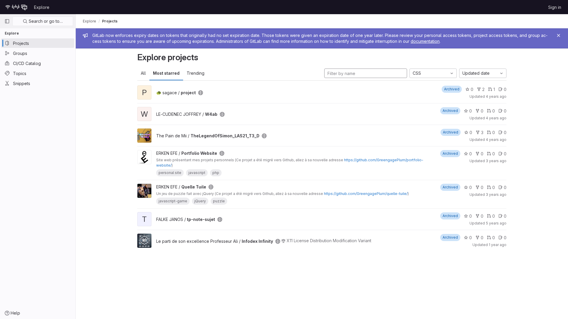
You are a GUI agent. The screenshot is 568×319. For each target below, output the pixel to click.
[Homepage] (16, 7)
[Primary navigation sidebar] (7, 21)
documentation (425, 41)
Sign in (554, 7)
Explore (41, 7)
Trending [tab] (195, 73)
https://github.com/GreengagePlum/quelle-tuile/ (366, 193)
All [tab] (143, 73)
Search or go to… (45, 21)
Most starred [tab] (166, 73)
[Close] (558, 35)
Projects (109, 21)
